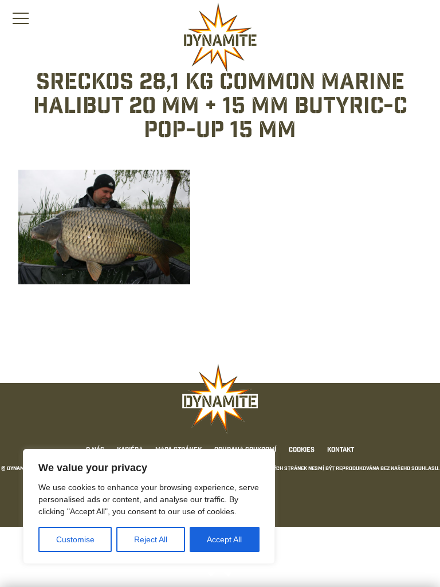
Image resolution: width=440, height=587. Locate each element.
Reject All (150, 539)
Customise (75, 539)
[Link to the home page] (220, 38)
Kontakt (340, 450)
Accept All (224, 539)
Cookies (302, 450)
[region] (149, 506)
